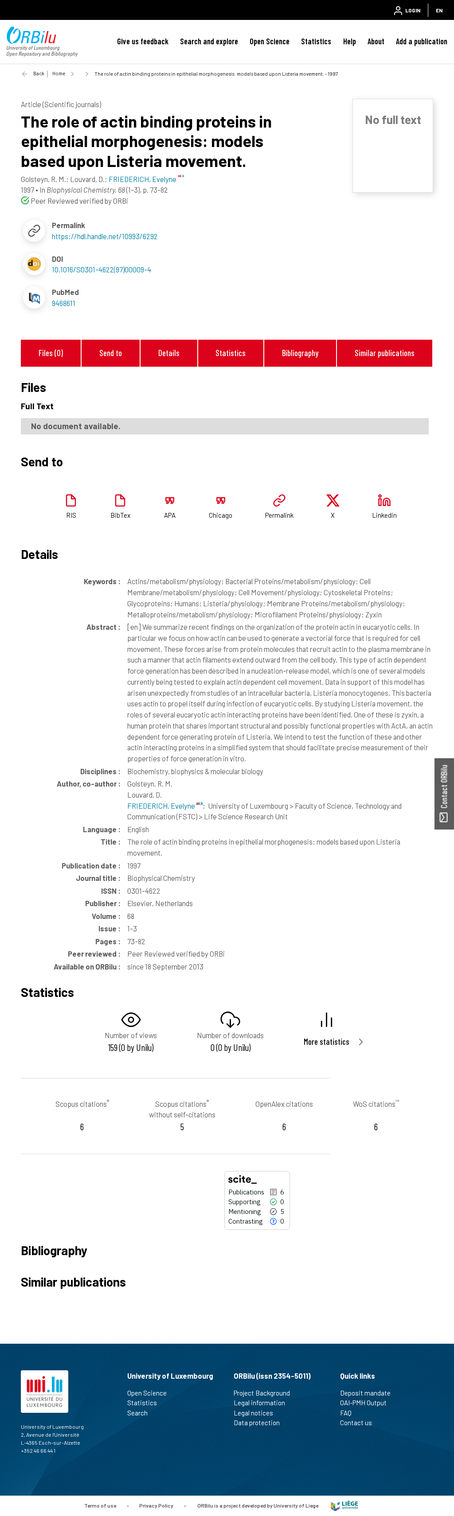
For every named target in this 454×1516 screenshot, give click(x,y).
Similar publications (385, 353)
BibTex (120, 515)
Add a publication (421, 41)
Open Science (270, 41)
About (376, 41)
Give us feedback (142, 41)
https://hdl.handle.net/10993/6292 (105, 236)
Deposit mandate (365, 1393)
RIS (71, 515)
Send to (110, 353)
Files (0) (51, 353)
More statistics (326, 1041)
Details (169, 353)
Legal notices (253, 1413)
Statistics (316, 41)
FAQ (346, 1413)
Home (58, 73)
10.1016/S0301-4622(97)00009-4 (101, 269)
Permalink (279, 515)
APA (170, 515)
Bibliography (300, 353)
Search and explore (209, 41)
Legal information (259, 1403)
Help (349, 41)
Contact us (356, 1423)
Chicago (220, 515)
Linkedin (384, 515)
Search (137, 1413)
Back (38, 73)
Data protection (257, 1423)
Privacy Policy (156, 1505)
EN (439, 10)
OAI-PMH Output (363, 1403)
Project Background (262, 1393)
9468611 (63, 303)
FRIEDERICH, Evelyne (161, 805)
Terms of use (100, 1505)
